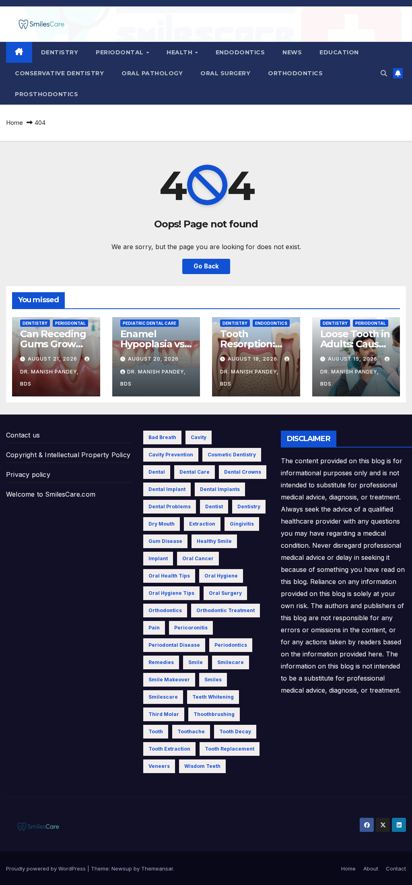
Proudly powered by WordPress (46, 868)
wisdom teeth (202, 766)
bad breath (162, 437)
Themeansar (157, 868)
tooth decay (235, 731)
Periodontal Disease (174, 645)
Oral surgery (225, 73)
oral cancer (198, 558)
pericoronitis (191, 628)
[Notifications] (398, 73)
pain (154, 628)
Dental (156, 472)
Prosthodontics (46, 94)
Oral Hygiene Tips (171, 593)
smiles (213, 680)
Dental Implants (220, 489)
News (292, 52)
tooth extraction (169, 749)
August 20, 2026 (153, 359)
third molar (163, 714)
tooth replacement (229, 749)
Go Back (206, 266)
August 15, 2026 (353, 359)
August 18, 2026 (253, 359)
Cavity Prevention (170, 455)
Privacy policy (28, 474)
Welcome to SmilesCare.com (50, 494)
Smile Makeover (169, 680)
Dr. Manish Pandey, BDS (49, 378)
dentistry (248, 506)
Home (14, 122)
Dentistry (59, 52)
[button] (384, 73)
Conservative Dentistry (59, 73)
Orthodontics (295, 73)
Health (180, 52)
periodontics (230, 645)
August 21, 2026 (53, 359)
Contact (396, 868)
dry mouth (161, 524)
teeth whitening (213, 697)
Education (339, 52)
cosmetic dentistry (232, 455)
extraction (202, 524)
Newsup (121, 868)
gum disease (165, 541)
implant (158, 558)
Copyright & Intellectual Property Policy (68, 455)
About (370, 868)
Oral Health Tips (169, 576)
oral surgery (225, 593)
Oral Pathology (152, 73)
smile (195, 662)
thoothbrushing (214, 714)
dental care (194, 472)
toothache (191, 731)
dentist (214, 506)
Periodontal (120, 52)
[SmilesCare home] (19, 52)
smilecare (230, 662)
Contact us (23, 435)
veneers (159, 766)
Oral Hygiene (221, 576)
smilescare (163, 697)
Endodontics (240, 52)
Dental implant (166, 489)
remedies (161, 662)
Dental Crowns (242, 472)
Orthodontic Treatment (225, 610)
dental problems (169, 506)
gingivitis (242, 524)
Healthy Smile (214, 541)
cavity (198, 437)
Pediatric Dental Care (149, 323)
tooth (155, 731)
